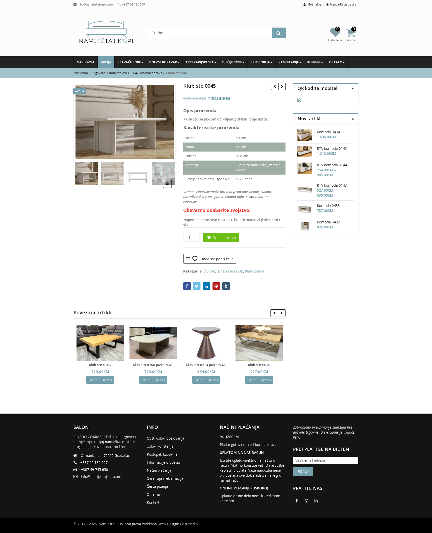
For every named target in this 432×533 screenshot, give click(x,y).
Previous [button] (82, 122)
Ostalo (336, 62)
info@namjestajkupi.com (101, 476)
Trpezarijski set (200, 62)
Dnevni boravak (163, 62)
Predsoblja (260, 62)
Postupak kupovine (162, 454)
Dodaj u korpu (224, 237)
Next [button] (166, 122)
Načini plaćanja (159, 470)
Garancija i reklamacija (165, 478)
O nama (153, 494)
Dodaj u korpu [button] (100, 379)
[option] (125, 122)
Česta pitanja (157, 486)
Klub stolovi (254, 271)
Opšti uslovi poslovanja (165, 438)
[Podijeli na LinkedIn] (206, 286)
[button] (171, 187)
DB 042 (210, 271)
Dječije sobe (232, 62)
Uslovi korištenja (160, 446)
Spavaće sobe (130, 62)
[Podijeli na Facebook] (187, 286)
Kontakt (153, 502)
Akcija (106, 62)
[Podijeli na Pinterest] (216, 286)
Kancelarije (289, 62)
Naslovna (85, 62)
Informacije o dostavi (164, 462)
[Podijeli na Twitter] (196, 286)
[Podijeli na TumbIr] (226, 286)
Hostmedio (189, 523)
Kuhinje (314, 62)
